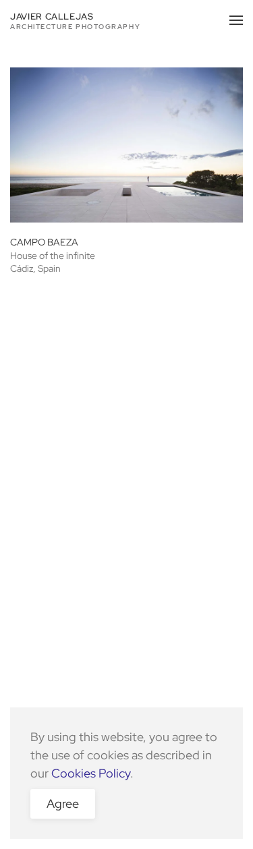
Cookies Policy (90, 773)
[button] (236, 20)
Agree (63, 803)
